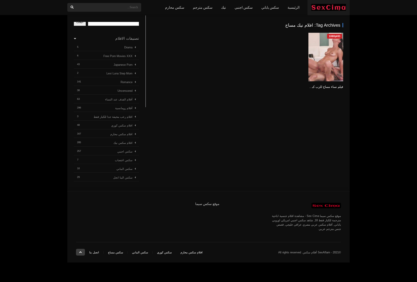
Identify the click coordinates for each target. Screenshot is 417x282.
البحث (79, 22)
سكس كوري (164, 252)
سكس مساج (115, 252)
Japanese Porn (123, 64)
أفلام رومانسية (123, 108)
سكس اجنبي (244, 7)
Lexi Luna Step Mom (119, 73)
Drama (128, 47)
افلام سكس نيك (122, 142)
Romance (126, 82)
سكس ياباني (270, 7)
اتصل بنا (94, 252)
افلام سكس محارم (121, 134)
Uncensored (124, 90)
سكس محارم (174, 7)
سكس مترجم (202, 7)
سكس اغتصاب (123, 160)
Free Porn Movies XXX (117, 56)
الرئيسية (294, 7)
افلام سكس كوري (121, 125)
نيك (223, 7)
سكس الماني (124, 169)
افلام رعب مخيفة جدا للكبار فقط (113, 116)
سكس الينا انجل (122, 177)
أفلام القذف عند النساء (118, 99)
